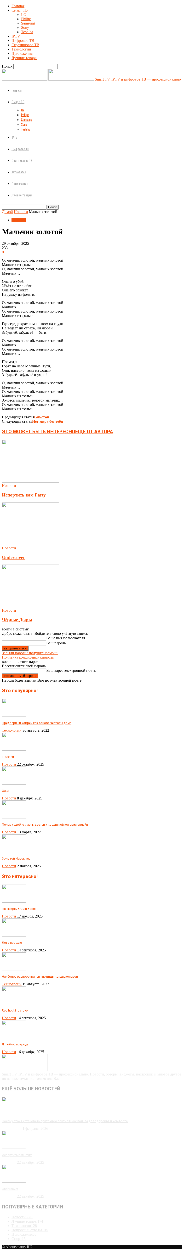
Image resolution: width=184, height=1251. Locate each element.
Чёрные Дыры (17, 619)
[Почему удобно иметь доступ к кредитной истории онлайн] (14, 817)
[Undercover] (30, 544)
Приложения (22, 53)
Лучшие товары (24, 58)
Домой (7, 212)
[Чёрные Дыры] (30, 606)
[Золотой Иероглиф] (14, 851)
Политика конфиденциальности (28, 657)
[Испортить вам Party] (30, 481)
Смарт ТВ (20, 10)
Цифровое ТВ (23, 40)
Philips (26, 19)
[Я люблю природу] (14, 1037)
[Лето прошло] (14, 935)
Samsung (28, 23)
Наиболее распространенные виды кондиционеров (40, 976)
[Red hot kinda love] (14, 1003)
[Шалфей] (14, 749)
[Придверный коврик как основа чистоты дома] (14, 715)
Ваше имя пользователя (65, 638)
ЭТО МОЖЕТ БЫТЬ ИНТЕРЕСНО (38, 431)
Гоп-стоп (41, 417)
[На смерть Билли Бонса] (14, 901)
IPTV (16, 36)
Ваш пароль (56, 643)
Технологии (21, 49)
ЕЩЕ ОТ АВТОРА (94, 431)
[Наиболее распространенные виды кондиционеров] (14, 969)
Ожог (6, 790)
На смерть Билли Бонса (19, 909)
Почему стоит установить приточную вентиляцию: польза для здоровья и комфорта (65, 1121)
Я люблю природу (15, 1044)
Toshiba (27, 32)
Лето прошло (12, 942)
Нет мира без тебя (47, 421)
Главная (18, 6)
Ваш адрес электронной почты (71, 670)
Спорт (19, 1239)
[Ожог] (14, 783)
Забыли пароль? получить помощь (30, 653)
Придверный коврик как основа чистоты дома (36, 723)
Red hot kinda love (15, 1010)
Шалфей (8, 757)
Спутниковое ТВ (25, 45)
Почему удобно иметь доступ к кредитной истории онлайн (45, 824)
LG (23, 15)
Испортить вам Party (24, 494)
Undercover (13, 557)
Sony (25, 27)
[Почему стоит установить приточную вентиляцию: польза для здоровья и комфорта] (14, 1114)
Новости (21, 212)
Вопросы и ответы (30, 1230)
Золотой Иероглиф (16, 858)
